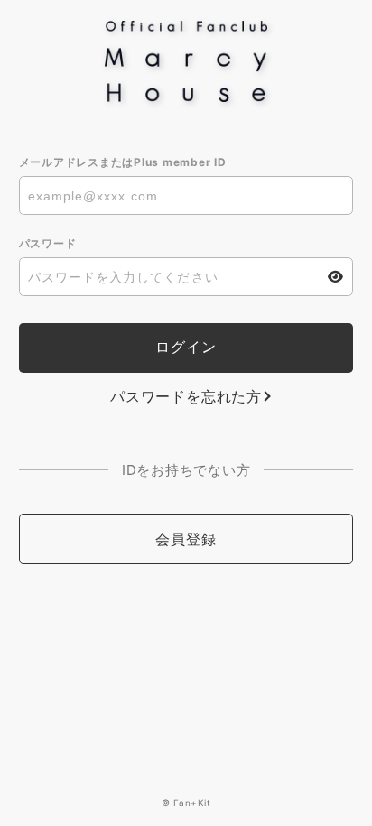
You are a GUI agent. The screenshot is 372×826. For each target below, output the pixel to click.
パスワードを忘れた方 (186, 396)
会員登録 (185, 539)
